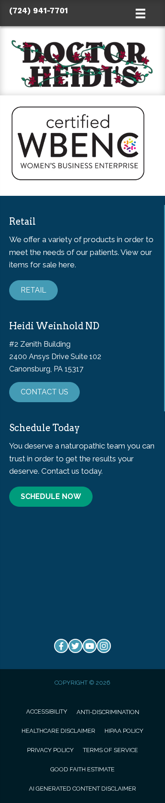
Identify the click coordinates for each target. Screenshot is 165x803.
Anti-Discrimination (108, 712)
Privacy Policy (50, 750)
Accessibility (46, 711)
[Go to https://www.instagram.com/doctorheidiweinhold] (104, 646)
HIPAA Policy (123, 730)
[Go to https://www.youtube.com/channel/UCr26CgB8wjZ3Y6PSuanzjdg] (89, 646)
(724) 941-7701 (38, 10)
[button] (33, 290)
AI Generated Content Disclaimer (82, 788)
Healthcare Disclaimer (58, 730)
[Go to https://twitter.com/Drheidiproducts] (75, 646)
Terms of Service (110, 750)
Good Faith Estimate (82, 769)
